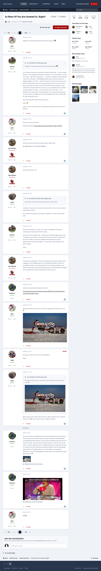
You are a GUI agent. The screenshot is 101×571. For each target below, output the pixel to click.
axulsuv (12, 66)
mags (8, 21)
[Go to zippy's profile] (12, 196)
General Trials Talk (27, 21)
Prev (9, 32)
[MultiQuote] (23, 52)
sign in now (40, 540)
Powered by (90, 568)
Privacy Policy (7, 568)
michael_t (12, 293)
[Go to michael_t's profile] (12, 287)
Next (26, 32)
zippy (12, 202)
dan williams (12, 148)
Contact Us (14, 568)
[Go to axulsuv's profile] (12, 60)
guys (12, 46)
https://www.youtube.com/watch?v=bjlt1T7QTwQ (48, 126)
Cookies (21, 568)
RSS (27, 568)
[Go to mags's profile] (6, 22)
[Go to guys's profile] (12, 40)
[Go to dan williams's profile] (12, 142)
